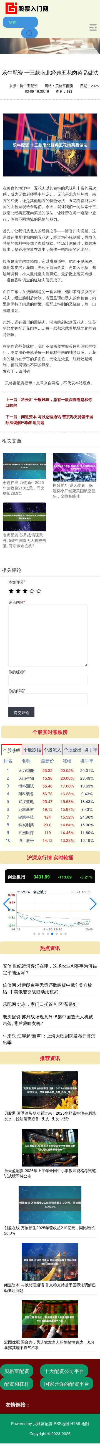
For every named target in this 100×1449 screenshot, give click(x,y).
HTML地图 (79, 1423)
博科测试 (26, 786)
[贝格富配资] (28, 8)
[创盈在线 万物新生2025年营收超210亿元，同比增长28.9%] (24, 465)
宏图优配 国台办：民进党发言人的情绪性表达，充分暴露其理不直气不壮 (49, 1344)
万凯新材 (26, 809)
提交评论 (21, 712)
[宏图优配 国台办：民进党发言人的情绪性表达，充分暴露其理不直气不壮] (50, 1319)
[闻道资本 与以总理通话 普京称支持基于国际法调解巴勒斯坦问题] (50, 1262)
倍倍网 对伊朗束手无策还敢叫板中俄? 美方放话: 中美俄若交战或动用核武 (47, 988)
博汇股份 (26, 840)
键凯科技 (26, 817)
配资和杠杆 (16, 1383)
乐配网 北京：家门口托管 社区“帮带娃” (41, 1004)
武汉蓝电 (26, 801)
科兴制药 (26, 824)
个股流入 (52, 749)
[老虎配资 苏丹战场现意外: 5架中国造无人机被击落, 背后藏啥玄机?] (24, 516)
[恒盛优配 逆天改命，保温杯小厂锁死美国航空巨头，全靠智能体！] (74, 466)
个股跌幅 (32, 749)
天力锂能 (26, 770)
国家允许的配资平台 (66, 1383)
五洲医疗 (26, 832)
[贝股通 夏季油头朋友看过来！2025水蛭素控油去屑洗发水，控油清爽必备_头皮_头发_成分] (50, 1090)
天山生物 (26, 778)
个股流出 (73, 749)
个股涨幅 (12, 750)
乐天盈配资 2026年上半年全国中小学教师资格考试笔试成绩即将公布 (50, 1173)
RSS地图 (61, 1423)
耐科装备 (26, 793)
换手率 (91, 749)
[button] (6, 904)
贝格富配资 (16, 1370)
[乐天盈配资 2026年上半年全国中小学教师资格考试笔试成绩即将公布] (50, 1148)
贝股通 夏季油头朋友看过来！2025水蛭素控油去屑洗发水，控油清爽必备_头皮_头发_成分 (50, 1115)
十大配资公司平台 (64, 1370)
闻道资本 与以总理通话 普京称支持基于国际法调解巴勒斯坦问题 (50, 1287)
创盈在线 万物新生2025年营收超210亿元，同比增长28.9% (49, 1230)
